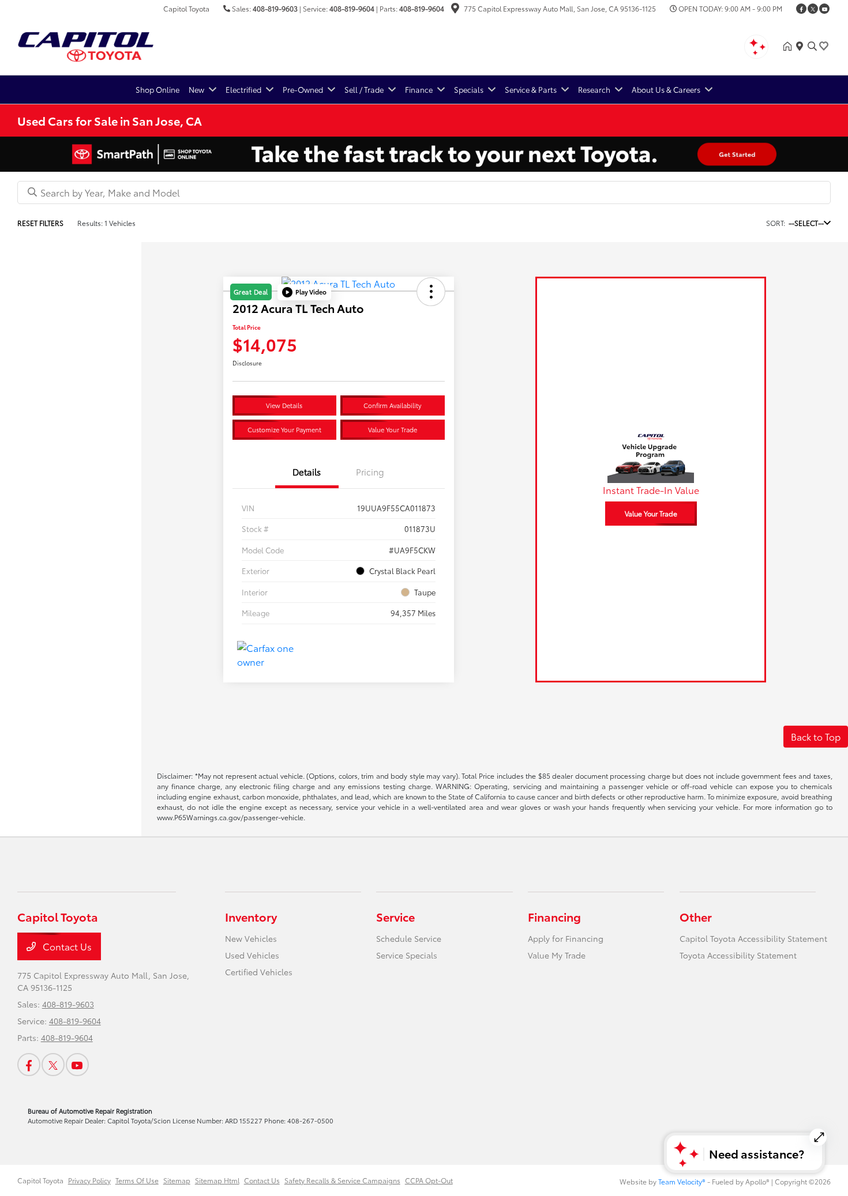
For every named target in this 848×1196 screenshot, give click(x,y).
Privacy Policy (89, 1180)
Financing (554, 916)
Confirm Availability (392, 405)
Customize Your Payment (284, 429)
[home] (789, 46)
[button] (304, 292)
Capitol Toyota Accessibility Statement (753, 938)
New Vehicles (251, 938)
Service (395, 916)
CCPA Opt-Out (429, 1180)
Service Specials (406, 955)
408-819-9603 (275, 8)
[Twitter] (813, 8)
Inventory (251, 916)
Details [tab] (306, 471)
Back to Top (816, 736)
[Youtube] (824, 8)
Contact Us (66, 946)
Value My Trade (557, 955)
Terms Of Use (137, 1180)
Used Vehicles (252, 955)
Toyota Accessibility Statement (738, 955)
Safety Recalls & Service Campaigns (342, 1180)
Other (696, 916)
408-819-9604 (351, 8)
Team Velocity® (682, 1181)
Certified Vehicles (258, 972)
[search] (812, 46)
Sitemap (176, 1180)
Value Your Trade (392, 429)
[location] (455, 9)
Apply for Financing (565, 938)
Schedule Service (408, 938)
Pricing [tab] (370, 471)
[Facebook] (801, 8)
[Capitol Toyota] (116, 44)
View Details (284, 405)
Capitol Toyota (40, 1180)
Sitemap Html (217, 1180)
